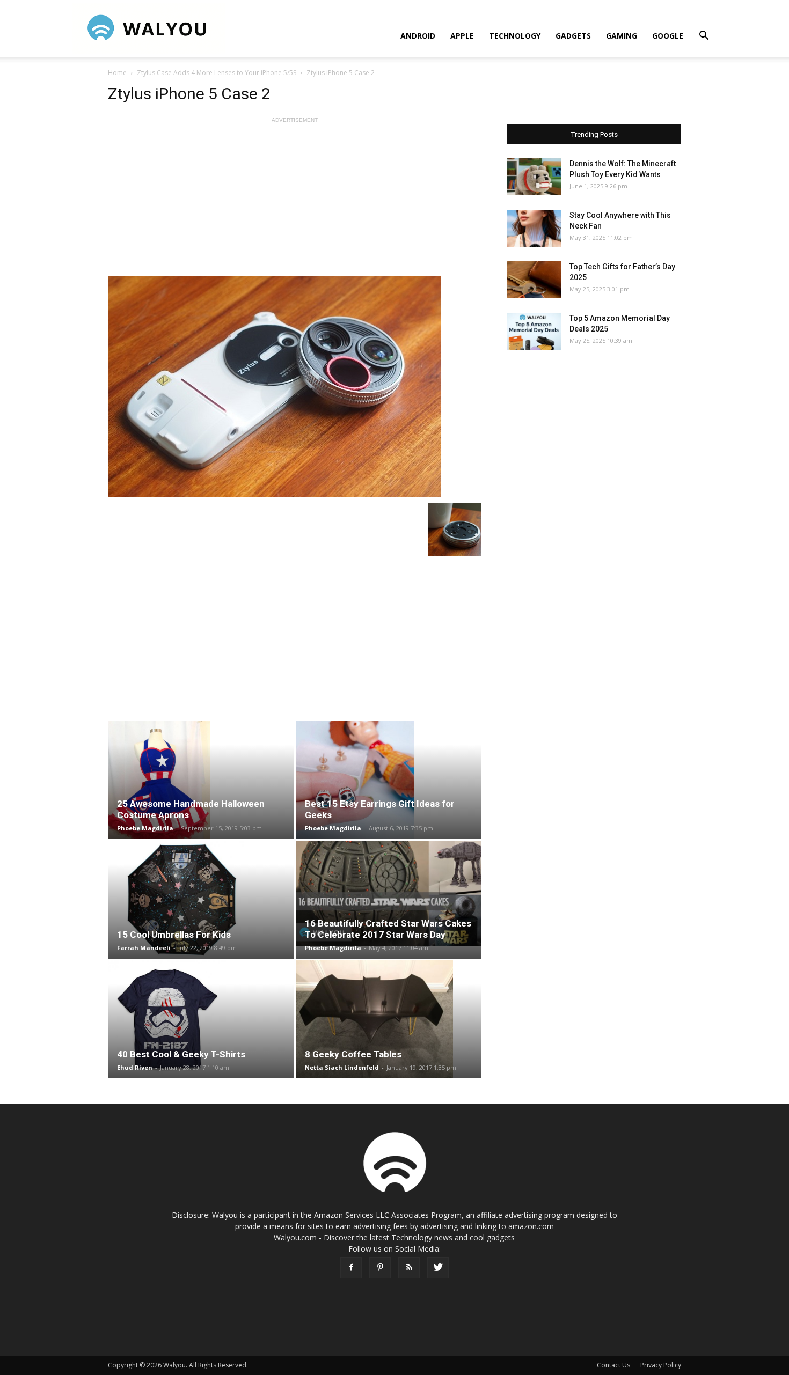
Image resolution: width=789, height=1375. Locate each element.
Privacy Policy (660, 1365)
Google (667, 36)
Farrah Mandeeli (144, 948)
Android (417, 36)
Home (117, 72)
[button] (704, 37)
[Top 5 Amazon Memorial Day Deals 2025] (534, 331)
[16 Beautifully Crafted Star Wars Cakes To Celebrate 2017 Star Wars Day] (389, 893)
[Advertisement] (294, 201)
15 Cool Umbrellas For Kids (174, 934)
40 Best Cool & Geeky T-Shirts (181, 1054)
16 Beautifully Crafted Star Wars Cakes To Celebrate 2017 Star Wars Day (388, 929)
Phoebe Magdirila (145, 828)
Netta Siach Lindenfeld (342, 1067)
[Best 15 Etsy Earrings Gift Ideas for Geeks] (389, 780)
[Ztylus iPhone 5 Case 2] (294, 386)
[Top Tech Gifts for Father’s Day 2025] (534, 279)
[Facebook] (351, 1267)
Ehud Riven (134, 1067)
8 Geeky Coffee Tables (353, 1054)
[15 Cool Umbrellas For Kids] (201, 900)
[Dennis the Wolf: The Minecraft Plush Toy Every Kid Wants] (534, 176)
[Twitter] (438, 1267)
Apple (462, 36)
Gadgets (573, 36)
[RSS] (409, 1267)
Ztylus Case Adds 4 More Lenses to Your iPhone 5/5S (216, 72)
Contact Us (613, 1365)
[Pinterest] (380, 1267)
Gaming (621, 36)
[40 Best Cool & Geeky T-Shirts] (201, 1019)
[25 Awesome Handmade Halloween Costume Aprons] (201, 780)
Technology (514, 36)
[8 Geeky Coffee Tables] (389, 1019)
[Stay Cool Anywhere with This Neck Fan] (534, 228)
